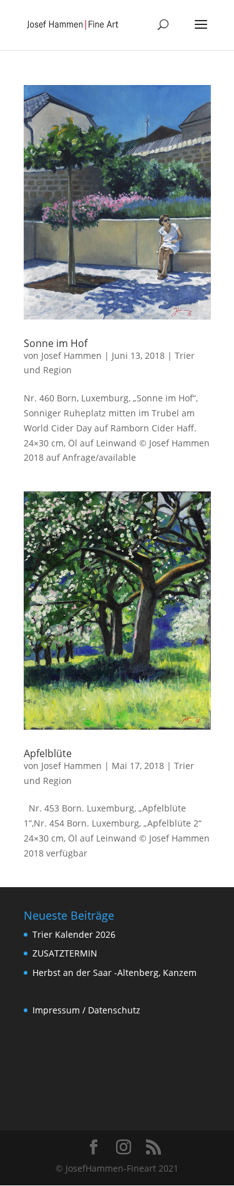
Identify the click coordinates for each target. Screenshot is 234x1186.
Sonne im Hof (55, 343)
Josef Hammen (71, 355)
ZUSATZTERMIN (64, 953)
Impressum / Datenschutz (86, 1010)
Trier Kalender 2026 (73, 934)
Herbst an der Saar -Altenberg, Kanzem (114, 972)
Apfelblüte (48, 753)
